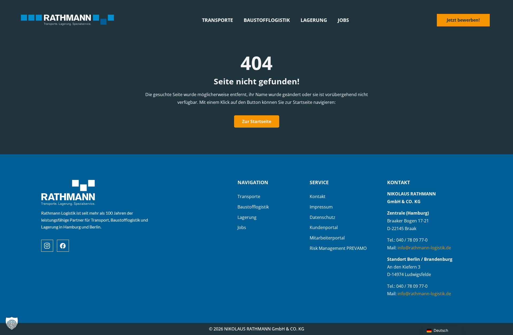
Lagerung (314, 20)
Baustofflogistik (267, 20)
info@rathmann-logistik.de (424, 248)
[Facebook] (63, 246)
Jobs (343, 20)
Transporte (217, 20)
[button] (12, 323)
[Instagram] (47, 246)
